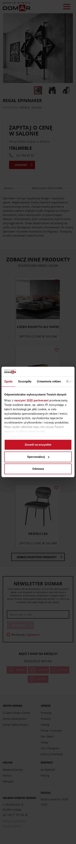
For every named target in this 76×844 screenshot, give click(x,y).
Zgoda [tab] (8, 381)
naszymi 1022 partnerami (31, 400)
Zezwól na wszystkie (38, 444)
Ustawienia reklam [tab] (49, 381)
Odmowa (38, 468)
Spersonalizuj (36, 456)
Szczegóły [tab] (25, 381)
